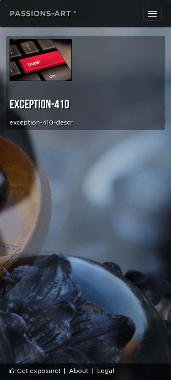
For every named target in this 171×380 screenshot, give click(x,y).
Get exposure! (37, 371)
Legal (105, 371)
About (78, 371)
